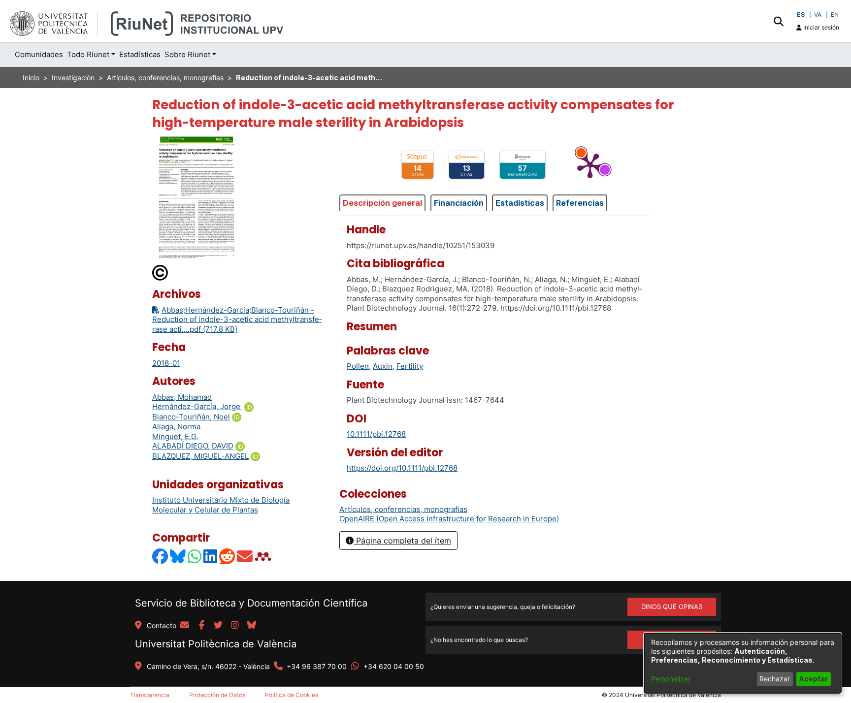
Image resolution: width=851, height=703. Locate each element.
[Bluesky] (178, 556)
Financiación (459, 203)
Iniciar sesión (820, 27)
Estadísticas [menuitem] (140, 54)
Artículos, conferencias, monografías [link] (165, 77)
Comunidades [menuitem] (39, 54)
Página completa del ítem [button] (402, 540)
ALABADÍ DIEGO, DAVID (192, 445)
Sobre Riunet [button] (187, 54)
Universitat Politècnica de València (215, 644)
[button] (778, 21)
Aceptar (813, 678)
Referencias (580, 203)
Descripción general (382, 203)
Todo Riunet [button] (88, 54)
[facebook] (201, 626)
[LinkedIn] (210, 556)
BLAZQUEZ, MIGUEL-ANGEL (200, 456)
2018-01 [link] (166, 363)
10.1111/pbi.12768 (376, 434)
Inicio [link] (31, 77)
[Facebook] (160, 556)
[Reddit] (227, 556)
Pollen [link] (358, 366)
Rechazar (774, 678)
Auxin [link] (383, 366)
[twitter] (218, 626)
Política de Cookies (291, 695)
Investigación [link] (73, 77)
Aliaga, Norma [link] (176, 426)
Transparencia (149, 695)
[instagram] (235, 626)
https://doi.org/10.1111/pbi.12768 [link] (402, 468)
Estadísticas (519, 203)
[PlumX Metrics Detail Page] (590, 164)
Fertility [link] (409, 366)
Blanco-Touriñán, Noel (191, 416)
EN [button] (835, 14)
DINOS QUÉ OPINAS (671, 606)
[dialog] (742, 663)
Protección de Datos (217, 695)
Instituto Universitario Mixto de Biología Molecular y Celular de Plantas (221, 504)
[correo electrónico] (184, 626)
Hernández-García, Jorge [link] (197, 406)
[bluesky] (251, 626)
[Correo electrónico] (245, 556)
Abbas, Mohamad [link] (182, 397)
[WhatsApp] (195, 556)
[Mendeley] (264, 556)
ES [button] (801, 14)
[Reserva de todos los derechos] (160, 272)
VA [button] (817, 14)
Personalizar (670, 678)
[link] (403, 509)
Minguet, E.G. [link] (175, 436)
